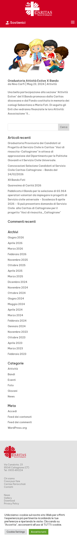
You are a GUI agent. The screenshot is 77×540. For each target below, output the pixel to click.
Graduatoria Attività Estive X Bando (33, 80)
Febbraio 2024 (17, 320)
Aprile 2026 (15, 243)
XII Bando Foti (16, 180)
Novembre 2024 (18, 287)
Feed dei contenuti (20, 416)
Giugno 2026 (16, 237)
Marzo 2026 (15, 248)
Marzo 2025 (15, 276)
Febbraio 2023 (17, 354)
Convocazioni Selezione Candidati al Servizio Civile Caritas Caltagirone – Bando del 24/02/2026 (37, 170)
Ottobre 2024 (17, 293)
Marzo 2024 (15, 315)
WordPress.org (17, 427)
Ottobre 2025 (17, 265)
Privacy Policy (11, 503)
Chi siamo (9, 478)
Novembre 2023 (18, 331)
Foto (11, 385)
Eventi (12, 380)
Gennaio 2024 (17, 326)
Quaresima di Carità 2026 (24, 185)
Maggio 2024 (16, 304)
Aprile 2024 (15, 309)
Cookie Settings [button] (16, 531)
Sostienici (15, 23)
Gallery (8, 498)
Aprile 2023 (15, 343)
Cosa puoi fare (12, 481)
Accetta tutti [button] (38, 531)
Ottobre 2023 (16, 337)
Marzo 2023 (15, 348)
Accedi (12, 411)
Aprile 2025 (15, 270)
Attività (52, 84)
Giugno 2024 (16, 298)
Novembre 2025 (18, 259)
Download (9, 500)
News (11, 396)
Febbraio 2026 (17, 254)
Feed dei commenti (20, 422)
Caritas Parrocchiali (15, 484)
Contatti (8, 487)
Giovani (12, 391)
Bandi (11, 374)
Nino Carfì (18, 84)
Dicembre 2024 (17, 282)
